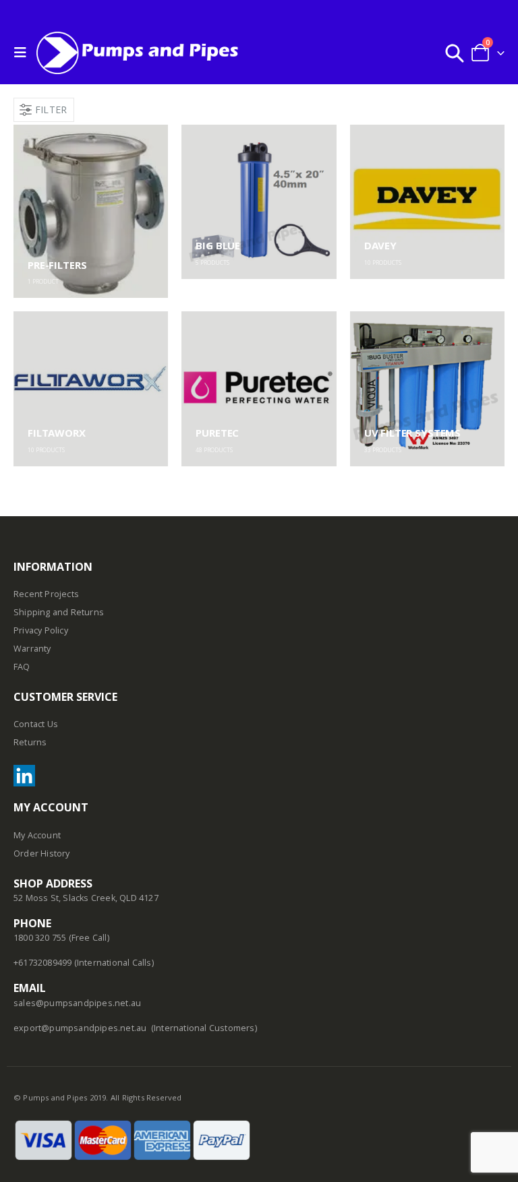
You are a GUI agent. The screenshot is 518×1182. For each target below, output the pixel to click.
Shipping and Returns (58, 612)
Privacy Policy (40, 630)
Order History (41, 853)
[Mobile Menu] (23, 52)
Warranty (32, 648)
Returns (30, 742)
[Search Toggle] (454, 52)
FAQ (21, 667)
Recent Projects (46, 594)
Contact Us (35, 724)
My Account (37, 835)
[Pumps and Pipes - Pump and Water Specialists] (137, 53)
